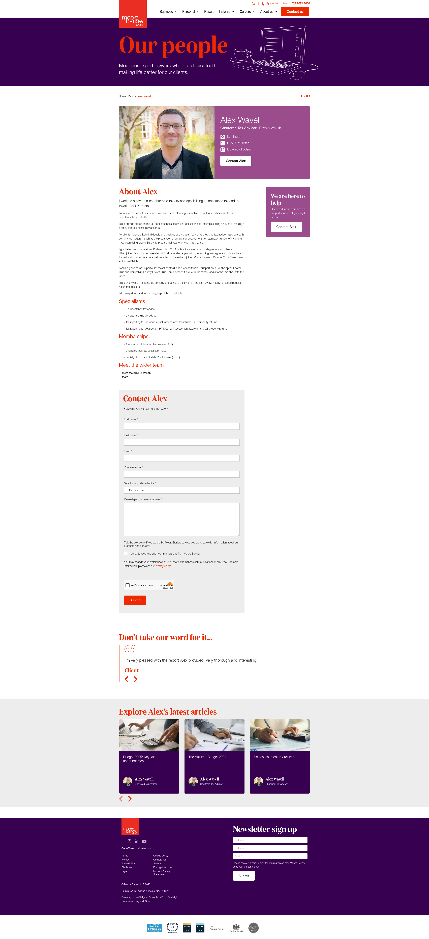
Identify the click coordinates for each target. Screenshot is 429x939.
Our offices (127, 848)
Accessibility (128, 863)
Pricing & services (162, 867)
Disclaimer (127, 867)
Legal (124, 871)
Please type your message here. (143, 499)
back (307, 95)
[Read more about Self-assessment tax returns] (280, 756)
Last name (131, 435)
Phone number (133, 467)
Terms (124, 855)
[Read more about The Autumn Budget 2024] (214, 756)
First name (131, 419)
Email (128, 451)
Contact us (295, 11)
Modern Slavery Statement (161, 873)
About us (266, 11)
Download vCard (239, 149)
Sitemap (157, 863)
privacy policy (163, 565)
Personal (188, 11)
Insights (224, 11)
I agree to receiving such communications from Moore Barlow (165, 553)
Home (122, 96)
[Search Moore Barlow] (253, 3)
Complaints (159, 859)
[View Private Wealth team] (140, 375)
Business (166, 11)
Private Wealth (270, 128)
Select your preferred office (140, 483)
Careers (245, 11)
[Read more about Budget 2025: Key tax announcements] (149, 756)
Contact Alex (236, 161)
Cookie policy (160, 855)
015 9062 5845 (238, 143)
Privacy (125, 859)
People (209, 11)
